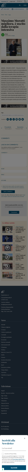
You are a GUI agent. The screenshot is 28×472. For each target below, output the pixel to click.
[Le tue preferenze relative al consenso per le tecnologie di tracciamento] (2, 469)
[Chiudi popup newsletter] (24, 438)
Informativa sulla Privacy (18, 459)
